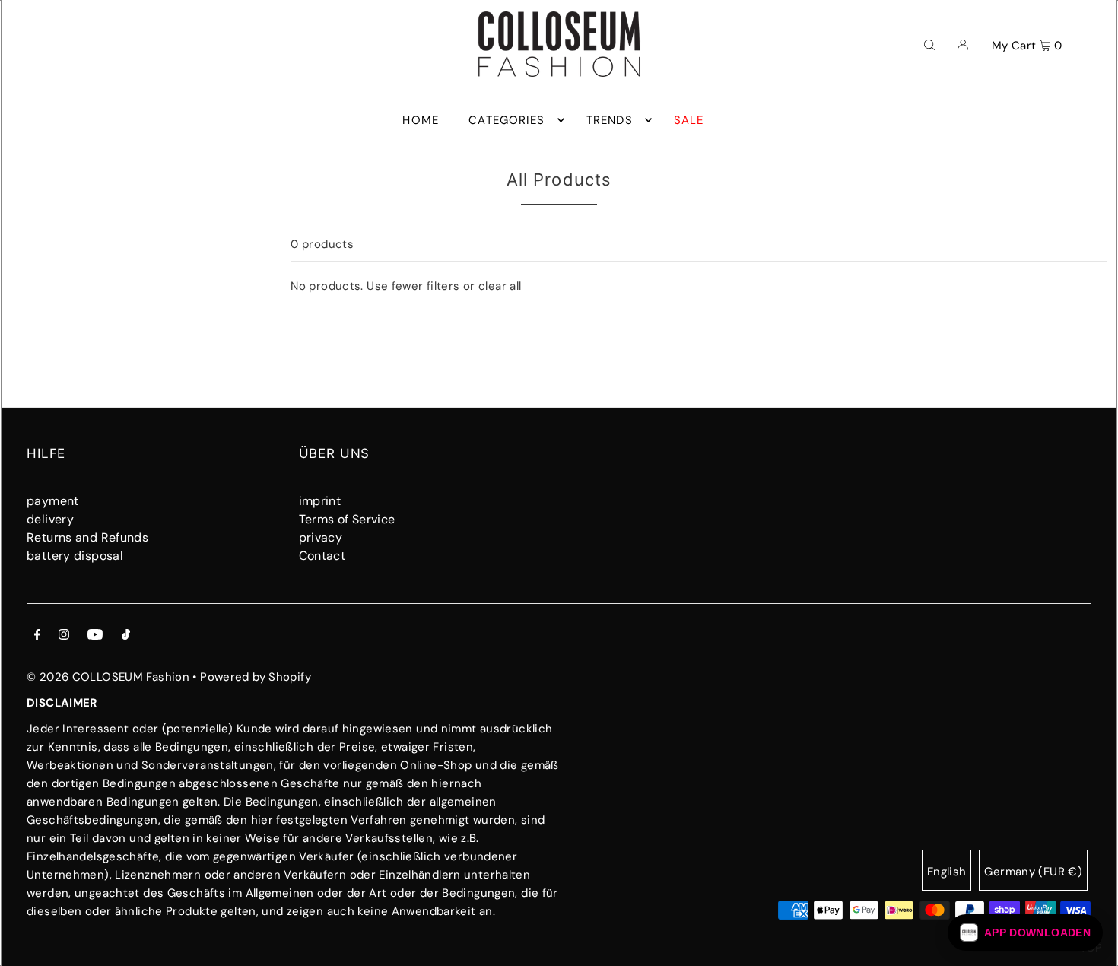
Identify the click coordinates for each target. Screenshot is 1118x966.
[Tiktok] (126, 636)
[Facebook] (37, 636)
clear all (499, 286)
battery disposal (75, 556)
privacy (321, 537)
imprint (320, 501)
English (947, 871)
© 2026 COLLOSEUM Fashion (108, 677)
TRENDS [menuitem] (609, 120)
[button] (1025, 932)
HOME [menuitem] (420, 120)
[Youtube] (95, 636)
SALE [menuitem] (689, 120)
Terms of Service (347, 519)
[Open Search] (929, 44)
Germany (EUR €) (1033, 871)
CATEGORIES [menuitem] (506, 120)
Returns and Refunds (87, 537)
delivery (50, 519)
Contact (322, 556)
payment (53, 501)
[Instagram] (64, 636)
